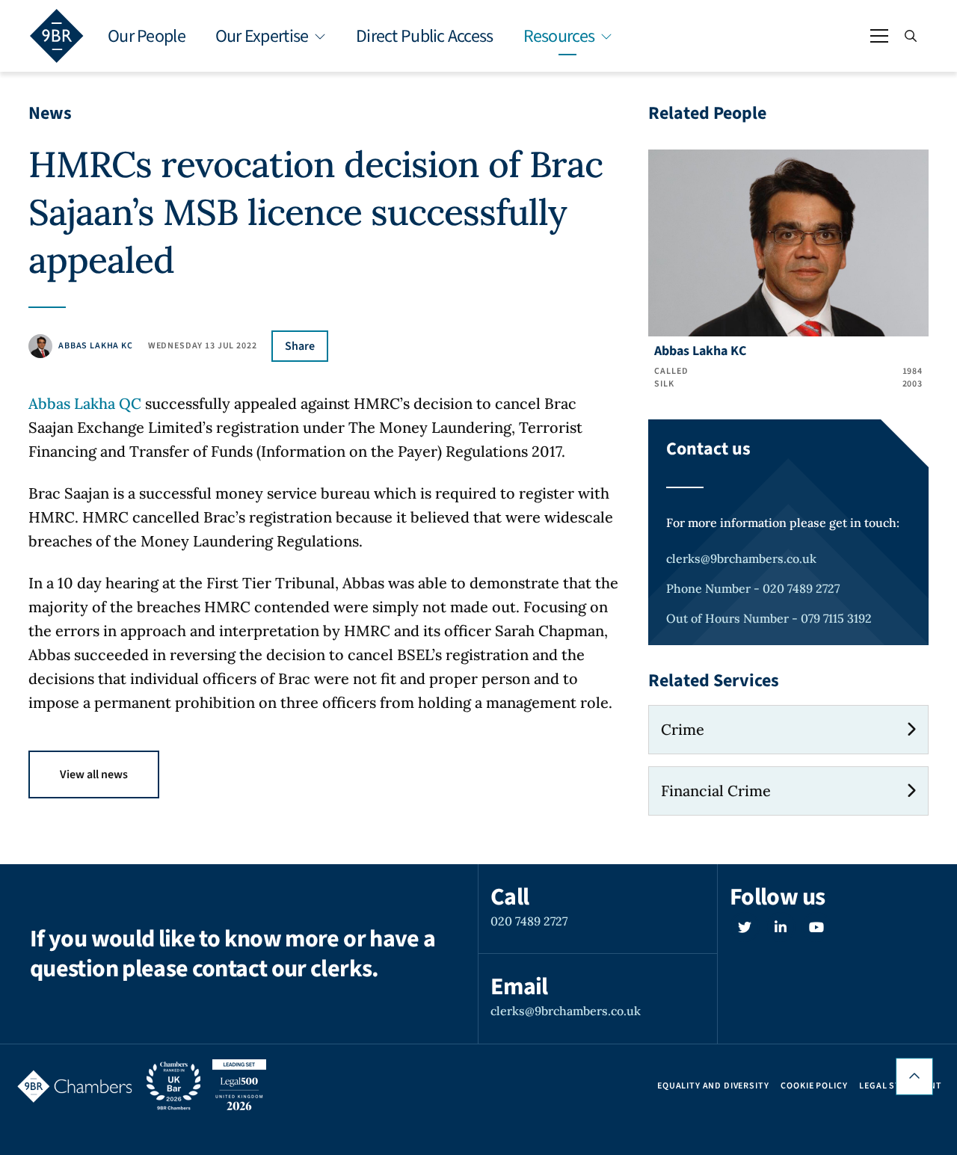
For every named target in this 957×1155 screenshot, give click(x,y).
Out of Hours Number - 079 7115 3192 (769, 618)
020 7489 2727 (528, 921)
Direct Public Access (424, 36)
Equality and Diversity (713, 1086)
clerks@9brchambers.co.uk (741, 558)
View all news (94, 774)
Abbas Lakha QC (84, 403)
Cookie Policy (814, 1086)
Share (300, 346)
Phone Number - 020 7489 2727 (753, 588)
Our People (146, 36)
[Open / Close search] (910, 36)
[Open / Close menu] (879, 36)
